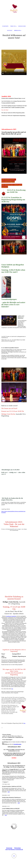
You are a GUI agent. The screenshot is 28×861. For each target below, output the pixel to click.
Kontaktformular (17, 744)
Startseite (5, 26)
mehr (9, 791)
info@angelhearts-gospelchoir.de (14, 849)
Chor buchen (22, 26)
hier (12, 688)
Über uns (13, 26)
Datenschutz (17, 848)
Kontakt (9, 30)
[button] (14, 856)
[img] (14, 8)
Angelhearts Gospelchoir (11, 616)
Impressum (9, 848)
